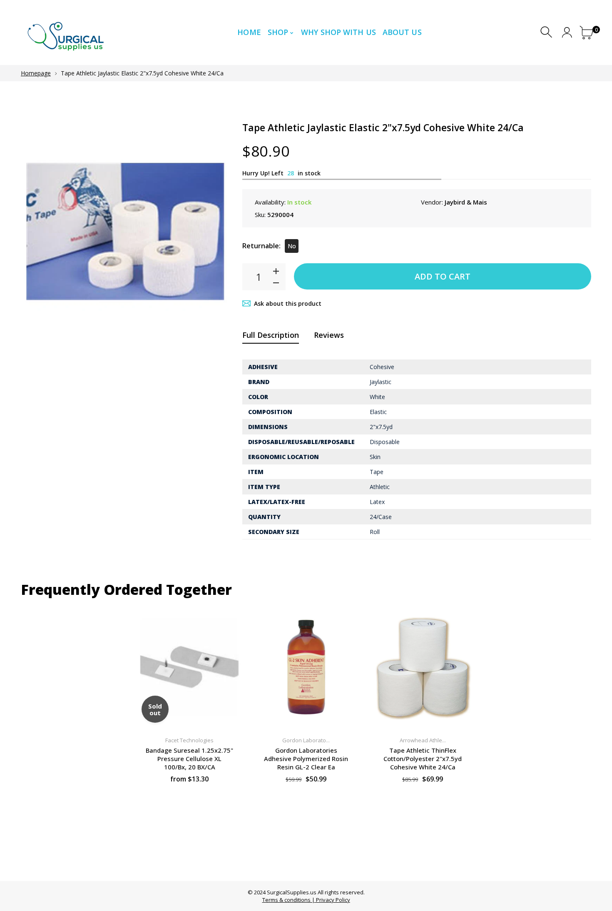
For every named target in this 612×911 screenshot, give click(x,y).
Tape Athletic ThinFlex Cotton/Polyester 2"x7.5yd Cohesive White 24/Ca (422, 758)
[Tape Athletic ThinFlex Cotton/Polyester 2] (423, 667)
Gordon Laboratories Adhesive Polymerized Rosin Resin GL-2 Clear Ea (306, 758)
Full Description (270, 335)
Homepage (36, 73)
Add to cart (442, 276)
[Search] (547, 32)
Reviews (329, 335)
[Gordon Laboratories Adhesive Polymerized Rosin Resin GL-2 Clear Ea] (306, 667)
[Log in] (567, 32)
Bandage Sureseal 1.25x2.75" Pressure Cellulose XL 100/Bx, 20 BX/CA (189, 758)
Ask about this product (287, 303)
